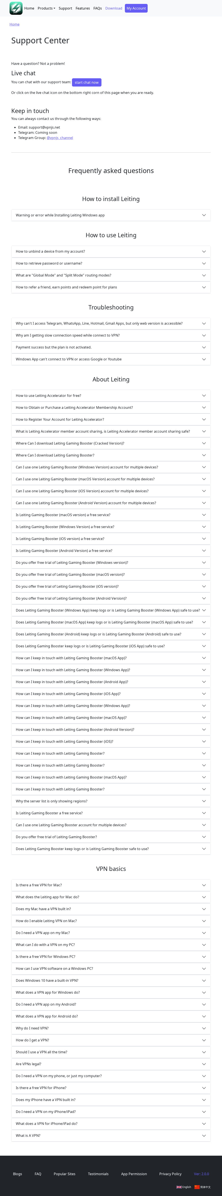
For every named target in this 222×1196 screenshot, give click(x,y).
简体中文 (205, 1187)
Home (29, 8)
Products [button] (45, 8)
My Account (136, 8)
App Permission (134, 1173)
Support (65, 8)
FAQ (38, 1173)
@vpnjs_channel (60, 137)
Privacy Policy (170, 1173)
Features (83, 8)
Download (113, 8)
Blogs (17, 1173)
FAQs (97, 8)
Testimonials (98, 1173)
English (186, 1187)
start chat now (87, 82)
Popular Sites (64, 1173)
